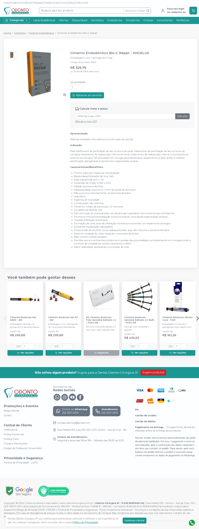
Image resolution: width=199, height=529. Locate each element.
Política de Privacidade (85, 522)
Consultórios (164, 20)
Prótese (148, 20)
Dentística (97, 20)
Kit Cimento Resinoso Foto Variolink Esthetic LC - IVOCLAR (101, 320)
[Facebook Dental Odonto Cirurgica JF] (80, 396)
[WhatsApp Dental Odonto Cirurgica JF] (57, 396)
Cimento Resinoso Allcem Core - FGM (177, 318)
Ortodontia (133, 20)
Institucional (82, 3)
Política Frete (11, 439)
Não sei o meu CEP (86, 121)
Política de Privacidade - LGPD (21, 462)
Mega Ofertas (11, 410)
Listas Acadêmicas (13, 3)
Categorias (16, 20)
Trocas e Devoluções (15, 443)
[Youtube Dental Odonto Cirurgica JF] (72, 396)
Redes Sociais (52, 3)
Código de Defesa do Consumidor (23, 448)
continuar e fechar (134, 520)
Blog (71, 3)
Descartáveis (79, 20)
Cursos (64, 3)
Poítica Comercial (14, 434)
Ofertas (27, 3)
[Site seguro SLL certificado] (19, 491)
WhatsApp (38, 3)
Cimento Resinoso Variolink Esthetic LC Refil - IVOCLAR (139, 320)
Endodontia (114, 20)
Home (7, 33)
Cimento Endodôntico (41, 33)
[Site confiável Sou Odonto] (53, 491)
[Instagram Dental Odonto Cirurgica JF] (65, 396)
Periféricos (182, 20)
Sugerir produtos (153, 372)
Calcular (182, 116)
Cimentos (19, 33)
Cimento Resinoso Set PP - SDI (63, 318)
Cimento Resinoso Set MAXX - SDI (23, 318)
